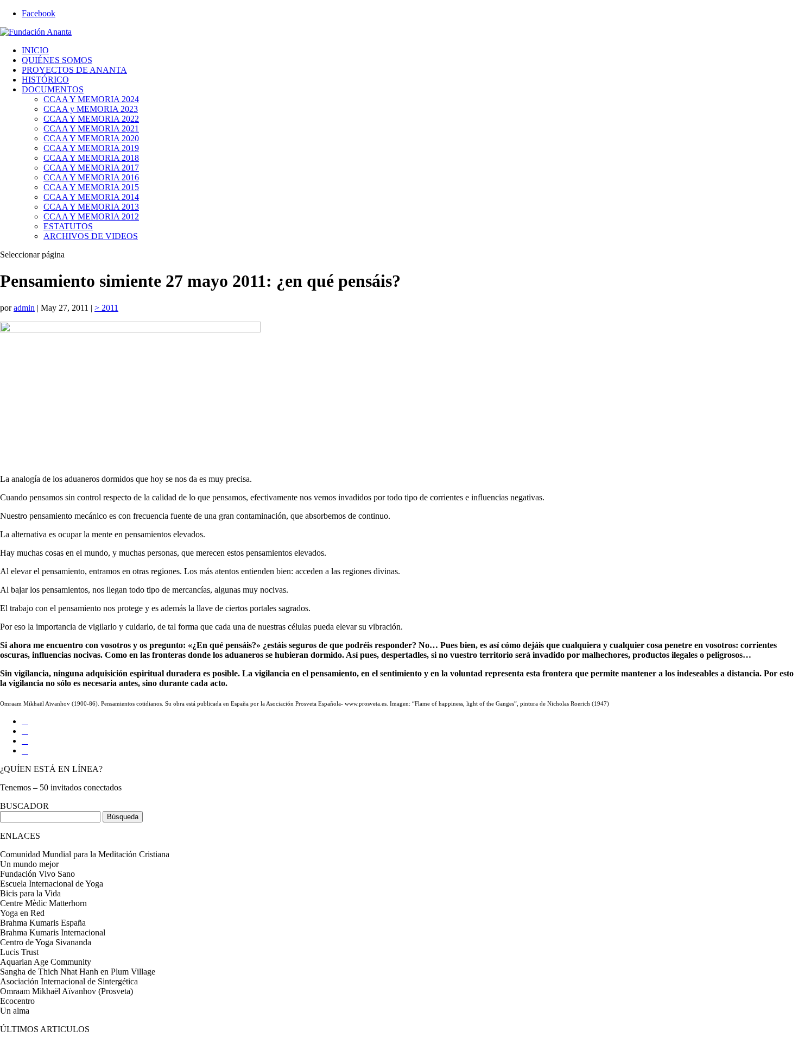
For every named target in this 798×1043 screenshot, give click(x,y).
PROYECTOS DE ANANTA (74, 69)
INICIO (35, 50)
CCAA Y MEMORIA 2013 (91, 206)
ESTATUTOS (68, 226)
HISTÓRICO (45, 79)
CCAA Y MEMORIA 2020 (91, 138)
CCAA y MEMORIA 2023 (90, 109)
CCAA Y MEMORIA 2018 (91, 157)
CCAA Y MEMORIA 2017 (91, 167)
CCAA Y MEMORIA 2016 (91, 177)
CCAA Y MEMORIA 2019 (91, 148)
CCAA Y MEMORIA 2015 (91, 187)
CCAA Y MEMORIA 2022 (91, 118)
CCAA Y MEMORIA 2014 (91, 197)
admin (24, 307)
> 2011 (106, 307)
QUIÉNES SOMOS (57, 60)
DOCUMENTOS (53, 89)
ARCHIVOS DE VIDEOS (90, 236)
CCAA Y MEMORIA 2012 (91, 216)
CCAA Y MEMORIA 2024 (91, 99)
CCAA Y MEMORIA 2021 (91, 128)
